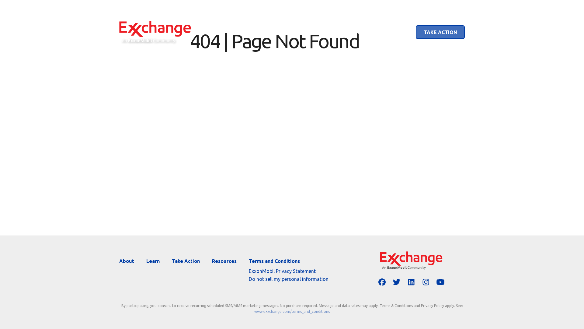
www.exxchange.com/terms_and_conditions (292, 311)
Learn (395, 32)
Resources (224, 261)
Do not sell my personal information (288, 279)
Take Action (440, 32)
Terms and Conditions (274, 261)
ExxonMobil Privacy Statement (282, 271)
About (362, 32)
